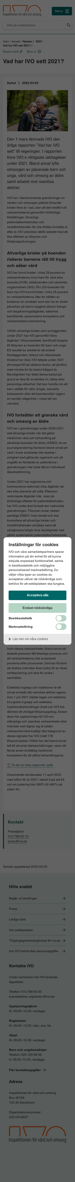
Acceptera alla (37, 595)
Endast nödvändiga (37, 608)
